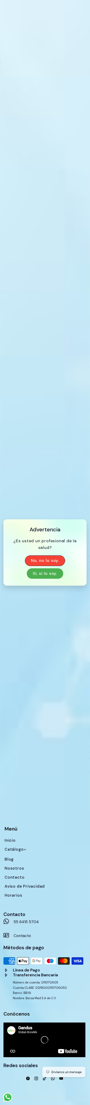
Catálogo (14, 849)
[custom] (28, 1078)
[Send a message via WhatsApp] (7, 1097)
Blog (9, 859)
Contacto (14, 877)
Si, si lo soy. (45, 573)
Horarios (13, 895)
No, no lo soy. (45, 560)
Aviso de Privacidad (25, 886)
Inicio (10, 840)
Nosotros (14, 868)
